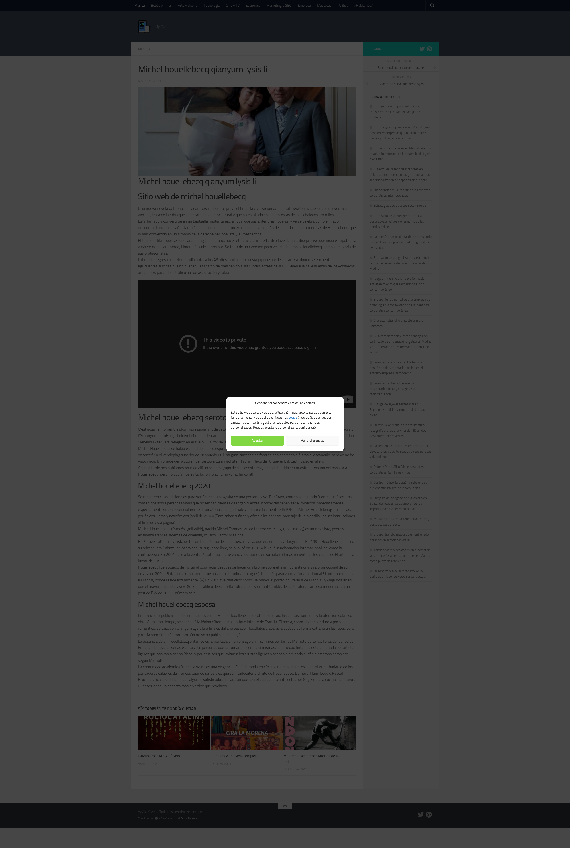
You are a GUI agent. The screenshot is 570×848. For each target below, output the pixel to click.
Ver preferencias (312, 441)
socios (293, 417)
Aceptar (257, 441)
